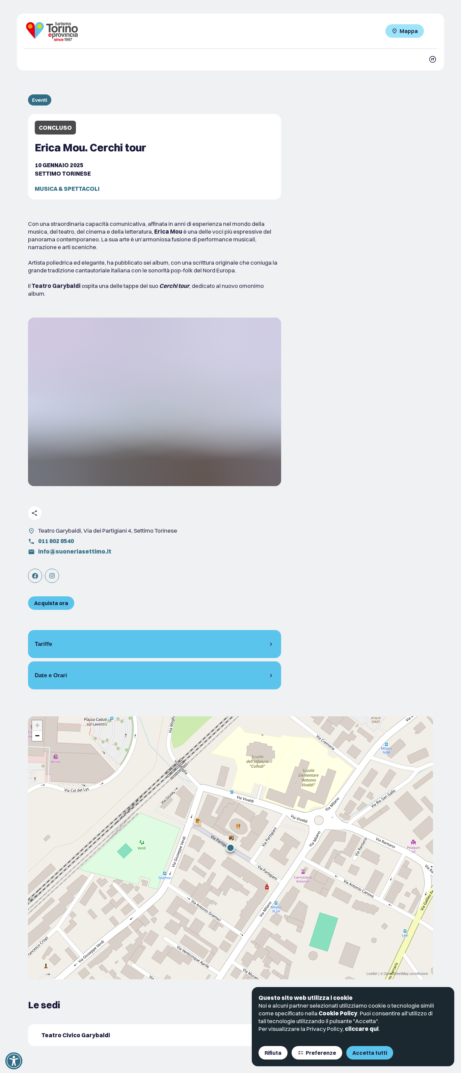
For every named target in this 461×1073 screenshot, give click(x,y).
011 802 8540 (56, 540)
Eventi (39, 100)
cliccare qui (362, 1028)
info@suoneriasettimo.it (74, 551)
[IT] (433, 59)
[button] (230, 847)
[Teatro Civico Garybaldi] (154, 1035)
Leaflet (372, 973)
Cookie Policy (338, 1013)
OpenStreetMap (396, 973)
